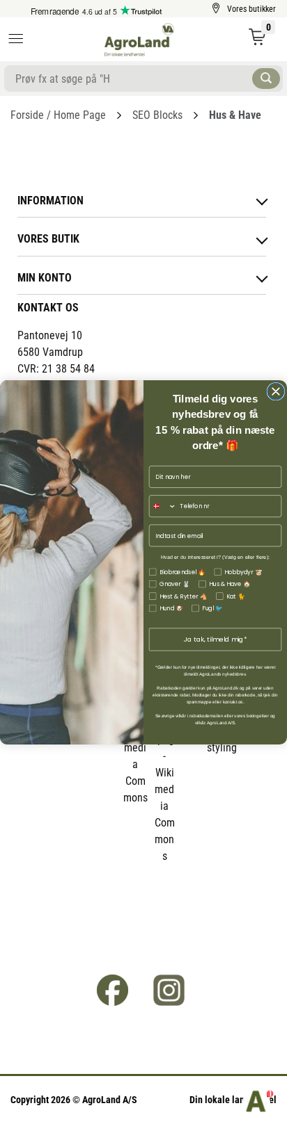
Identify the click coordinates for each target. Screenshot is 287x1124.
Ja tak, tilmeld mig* (215, 639)
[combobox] (162, 505)
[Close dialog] (275, 391)
